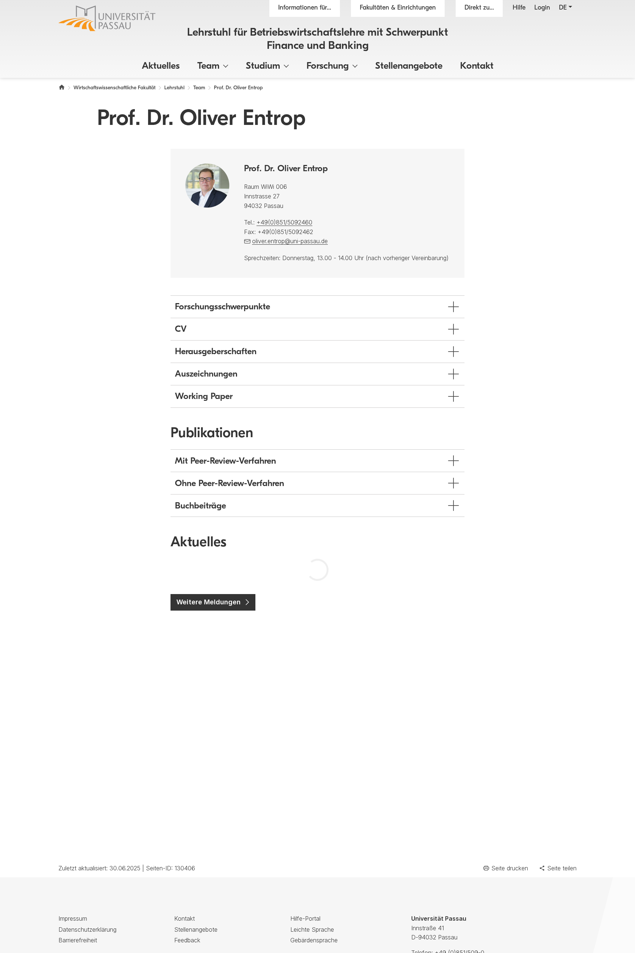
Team (208, 66)
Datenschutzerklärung (87, 929)
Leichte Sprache (312, 929)
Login (542, 8)
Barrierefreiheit (77, 940)
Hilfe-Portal (305, 918)
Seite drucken (509, 868)
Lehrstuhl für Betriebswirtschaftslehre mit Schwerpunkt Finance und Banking (317, 39)
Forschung (327, 66)
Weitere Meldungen (208, 602)
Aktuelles (161, 66)
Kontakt (477, 66)
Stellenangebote (408, 66)
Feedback (187, 940)
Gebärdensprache (314, 940)
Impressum (72, 918)
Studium (263, 66)
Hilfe (519, 8)
